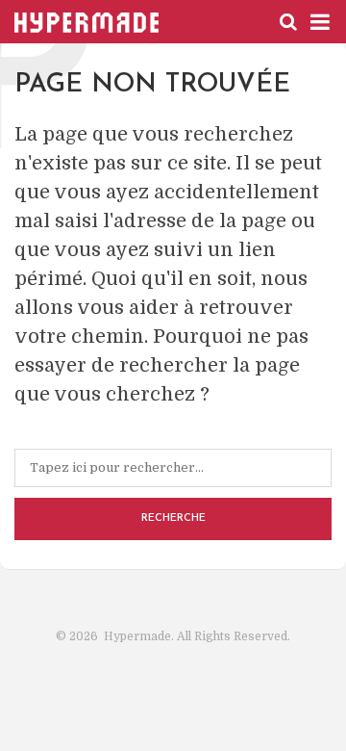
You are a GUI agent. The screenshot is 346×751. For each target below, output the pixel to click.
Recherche (173, 518)
